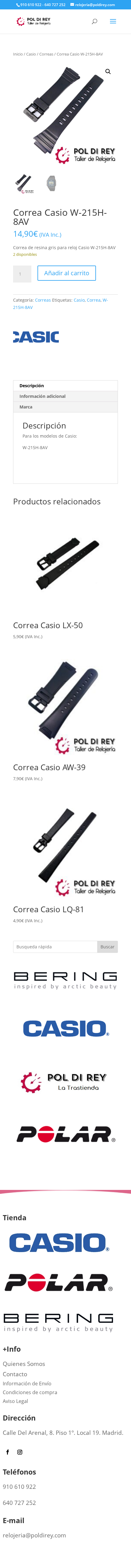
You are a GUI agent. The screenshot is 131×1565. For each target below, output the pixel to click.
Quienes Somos (24, 1364)
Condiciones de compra (30, 1392)
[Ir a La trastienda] (65, 1097)
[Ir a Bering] (65, 992)
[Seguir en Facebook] (7, 1452)
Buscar (108, 947)
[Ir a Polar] (65, 1166)
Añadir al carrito (66, 273)
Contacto (15, 1374)
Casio (31, 54)
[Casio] (36, 339)
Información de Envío (27, 1383)
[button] (108, 71)
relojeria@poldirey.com (34, 1535)
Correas (46, 54)
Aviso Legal (15, 1401)
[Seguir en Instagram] (20, 1452)
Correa (94, 300)
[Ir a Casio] (65, 1061)
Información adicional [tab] (42, 396)
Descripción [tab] (31, 385)
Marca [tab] (25, 407)
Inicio (18, 54)
